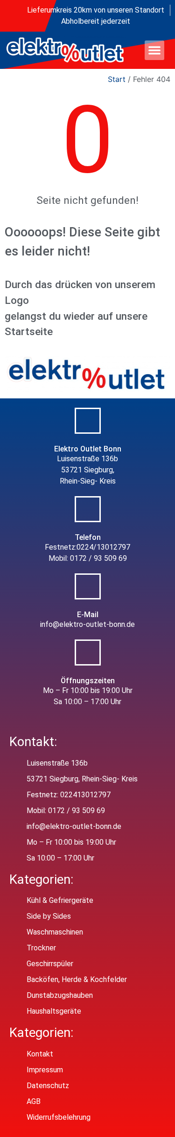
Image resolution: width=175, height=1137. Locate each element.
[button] (154, 50)
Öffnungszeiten (88, 680)
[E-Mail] (88, 586)
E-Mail (87, 614)
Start (117, 79)
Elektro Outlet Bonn (87, 448)
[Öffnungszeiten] (88, 652)
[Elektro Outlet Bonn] (88, 421)
